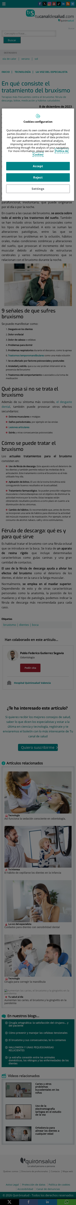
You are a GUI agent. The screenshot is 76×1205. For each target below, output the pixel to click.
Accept (38, 166)
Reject (38, 177)
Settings (38, 189)
